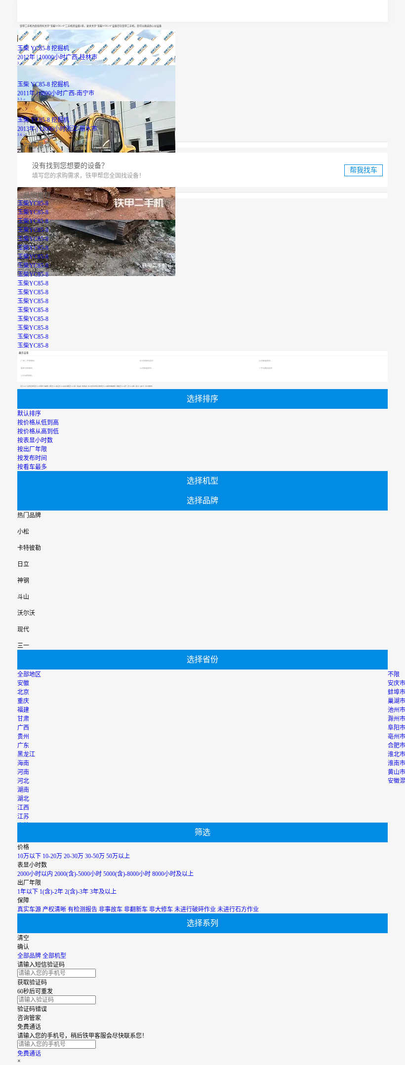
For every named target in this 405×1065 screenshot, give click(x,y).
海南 (23, 763)
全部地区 (29, 674)
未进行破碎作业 (195, 909)
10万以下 (29, 856)
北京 (23, 692)
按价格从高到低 (38, 431)
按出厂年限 (32, 449)
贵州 (23, 736)
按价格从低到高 (38, 422)
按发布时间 (32, 458)
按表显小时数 (35, 440)
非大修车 (161, 909)
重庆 (23, 701)
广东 (23, 745)
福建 (23, 710)
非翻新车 (136, 909)
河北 (23, 781)
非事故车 (110, 909)
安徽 (23, 683)
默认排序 (29, 413)
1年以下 (27, 891)
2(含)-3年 (76, 891)
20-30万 (73, 856)
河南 (23, 772)
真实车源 (29, 909)
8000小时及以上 (173, 873)
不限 (394, 674)
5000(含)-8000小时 (127, 873)
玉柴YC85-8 (32, 203)
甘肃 (23, 718)
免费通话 (29, 1053)
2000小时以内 (35, 873)
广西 (23, 727)
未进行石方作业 (238, 909)
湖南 (23, 790)
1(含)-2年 (51, 891)
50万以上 (118, 856)
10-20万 (52, 856)
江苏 (23, 816)
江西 (23, 807)
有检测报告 (82, 909)
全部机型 (54, 955)
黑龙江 (26, 754)
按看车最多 (32, 467)
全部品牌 (29, 955)
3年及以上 (103, 891)
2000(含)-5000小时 (78, 873)
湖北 (23, 798)
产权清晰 (54, 909)
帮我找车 (363, 170)
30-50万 (95, 856)
